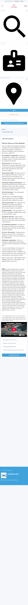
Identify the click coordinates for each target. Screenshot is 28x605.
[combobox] (14, 43)
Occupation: (5, 339)
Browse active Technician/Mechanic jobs (14, 123)
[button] (3, 129)
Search (14, 110)
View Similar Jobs (14, 355)
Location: (5, 350)
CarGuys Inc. (13, 474)
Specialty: (5, 343)
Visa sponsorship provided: (9, 346)
